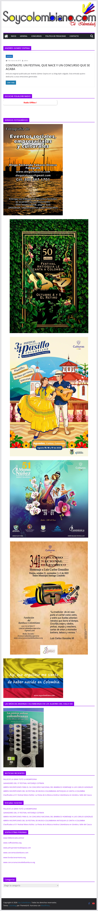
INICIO (13, 36)
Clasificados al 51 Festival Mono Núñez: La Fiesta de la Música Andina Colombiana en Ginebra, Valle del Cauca (47, 795)
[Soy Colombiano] (6, 36)
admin (26, 61)
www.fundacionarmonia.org (14, 857)
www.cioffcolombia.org (12, 843)
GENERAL (23, 36)
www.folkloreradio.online (13, 838)
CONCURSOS (36, 36)
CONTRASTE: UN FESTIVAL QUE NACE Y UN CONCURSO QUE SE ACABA (48, 67)
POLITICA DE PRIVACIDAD (55, 36)
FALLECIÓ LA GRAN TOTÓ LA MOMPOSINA (20, 779)
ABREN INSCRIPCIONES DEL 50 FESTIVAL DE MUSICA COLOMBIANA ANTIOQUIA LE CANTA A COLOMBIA (44, 791)
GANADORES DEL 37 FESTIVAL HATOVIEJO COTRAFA (23, 783)
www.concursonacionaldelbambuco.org (19, 862)
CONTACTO (74, 36)
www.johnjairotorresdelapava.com (17, 848)
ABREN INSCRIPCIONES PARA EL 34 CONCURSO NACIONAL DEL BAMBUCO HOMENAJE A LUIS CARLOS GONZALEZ (48, 787)
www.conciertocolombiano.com (15, 852)
